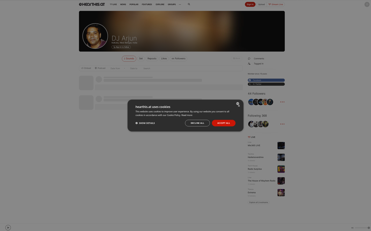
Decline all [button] (197, 123)
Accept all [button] (223, 123)
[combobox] (238, 103)
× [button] (239, 106)
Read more (186, 115)
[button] (145, 123)
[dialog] (185, 115)
